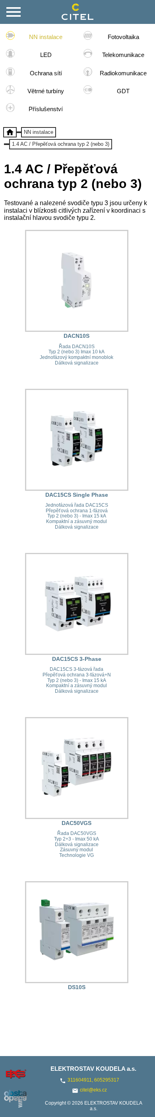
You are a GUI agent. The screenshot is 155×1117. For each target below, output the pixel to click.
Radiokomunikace (123, 73)
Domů (10, 132)
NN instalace (45, 36)
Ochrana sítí (46, 73)
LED (46, 54)
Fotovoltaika (123, 36)
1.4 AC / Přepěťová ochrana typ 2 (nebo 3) (60, 144)
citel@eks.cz (93, 1090)
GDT (123, 91)
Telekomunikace (123, 54)
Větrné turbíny (45, 91)
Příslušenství (46, 109)
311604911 (80, 1080)
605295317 (106, 1080)
